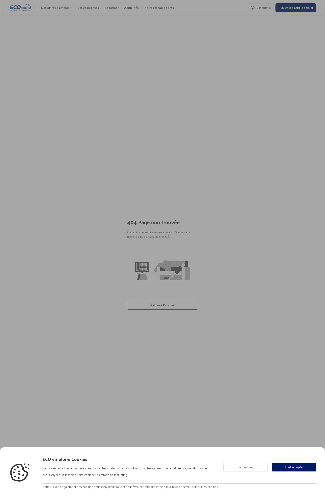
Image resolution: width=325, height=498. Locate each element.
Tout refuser (245, 467)
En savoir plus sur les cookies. (198, 486)
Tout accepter (294, 467)
